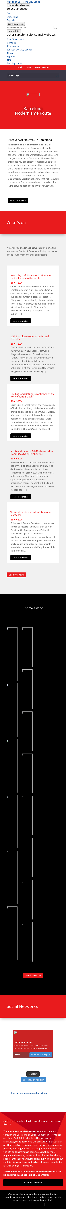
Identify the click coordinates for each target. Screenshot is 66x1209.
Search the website (17, 27)
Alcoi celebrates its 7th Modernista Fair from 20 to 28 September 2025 (31, 453)
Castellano (12, 16)
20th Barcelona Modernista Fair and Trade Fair (29, 338)
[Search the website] (55, 28)
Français (45, 67)
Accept (25, 1204)
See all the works (33, 975)
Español (28, 67)
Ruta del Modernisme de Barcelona (28, 1093)
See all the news (16, 574)
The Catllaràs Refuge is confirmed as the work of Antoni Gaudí (32, 395)
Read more (38, 1204)
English (18, 5)
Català (10, 13)
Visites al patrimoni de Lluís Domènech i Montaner (32, 514)
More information (18, 200)
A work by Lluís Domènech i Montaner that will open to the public (31, 277)
